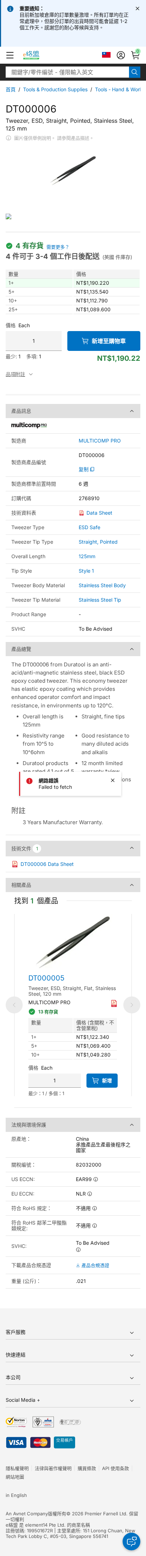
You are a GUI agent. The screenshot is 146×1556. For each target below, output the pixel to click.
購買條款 (87, 1468)
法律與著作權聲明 (53, 1468)
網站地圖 (15, 1477)
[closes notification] (137, 8)
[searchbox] (67, 72)
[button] (10, 55)
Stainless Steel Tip (100, 600)
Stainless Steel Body (102, 585)
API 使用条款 (115, 1468)
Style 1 (86, 571)
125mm (87, 556)
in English (16, 1495)
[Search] (134, 72)
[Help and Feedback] (131, 1541)
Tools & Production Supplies (55, 89)
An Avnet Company (27, 1513)
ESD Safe (89, 527)
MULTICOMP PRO (100, 441)
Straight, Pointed (98, 542)
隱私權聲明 (17, 1468)
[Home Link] (38, 55)
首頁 (11, 89)
